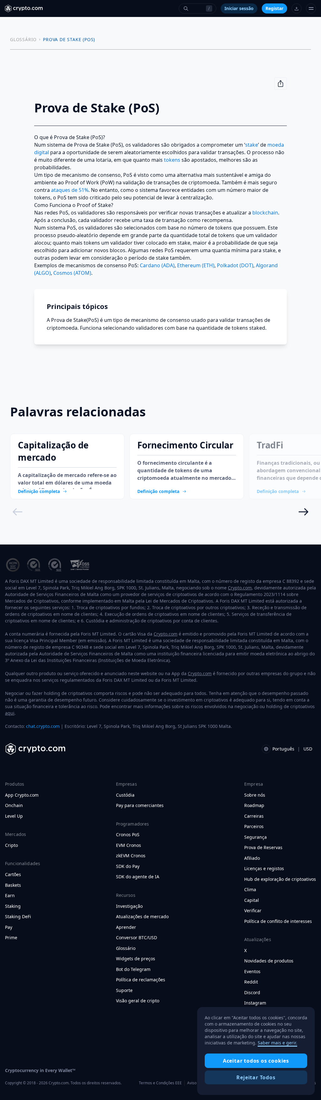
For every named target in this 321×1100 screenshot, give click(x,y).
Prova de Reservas (263, 847)
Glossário (125, 948)
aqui (9, 713)
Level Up (14, 816)
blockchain (265, 212)
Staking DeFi (18, 916)
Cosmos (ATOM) (72, 272)
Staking (13, 906)
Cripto (11, 845)
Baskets (13, 885)
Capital (251, 900)
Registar (274, 8)
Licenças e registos (264, 868)
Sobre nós (254, 795)
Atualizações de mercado (142, 916)
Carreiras (254, 816)
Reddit (251, 982)
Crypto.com (240, 588)
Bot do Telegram (133, 969)
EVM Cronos (128, 845)
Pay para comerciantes (140, 805)
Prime (11, 937)
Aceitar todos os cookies (256, 1060)
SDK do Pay (127, 866)
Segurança (255, 837)
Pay (8, 927)
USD (307, 749)
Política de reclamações (140, 980)
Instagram (255, 1003)
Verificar (252, 910)
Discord (252, 992)
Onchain (14, 805)
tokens (172, 159)
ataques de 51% (69, 190)
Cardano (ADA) (157, 265)
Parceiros (254, 826)
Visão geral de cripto (137, 1001)
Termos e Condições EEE (160, 1083)
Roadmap (254, 805)
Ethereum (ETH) (195, 265)
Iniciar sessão (239, 8)
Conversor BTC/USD (136, 937)
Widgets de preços (135, 959)
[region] (256, 1051)
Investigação (129, 906)
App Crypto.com (22, 795)
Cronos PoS (127, 834)
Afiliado (252, 858)
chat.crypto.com (43, 726)
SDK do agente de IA (137, 877)
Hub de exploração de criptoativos (280, 879)
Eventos (252, 971)
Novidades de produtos (268, 961)
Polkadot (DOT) (235, 265)
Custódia (125, 795)
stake (251, 144)
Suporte (124, 990)
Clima (250, 889)
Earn (10, 895)
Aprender (126, 927)
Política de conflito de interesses (278, 921)
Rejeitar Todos (255, 1077)
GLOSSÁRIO (23, 39)
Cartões (13, 874)
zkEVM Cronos (130, 856)
